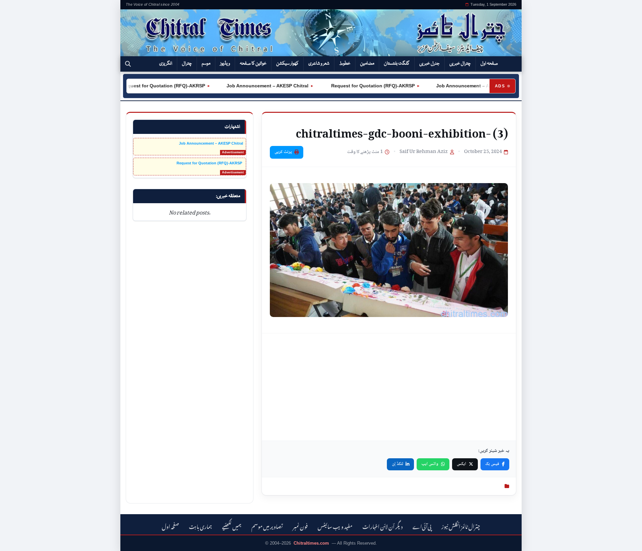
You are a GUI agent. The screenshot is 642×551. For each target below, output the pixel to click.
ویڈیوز (225, 63)
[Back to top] (15, 541)
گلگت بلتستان (397, 63)
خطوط (344, 63)
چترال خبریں (460, 63)
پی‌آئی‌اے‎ (422, 526)
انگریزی (165, 63)
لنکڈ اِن (397, 464)
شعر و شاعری (318, 63)
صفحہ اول (489, 63)
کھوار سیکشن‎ (287, 63)
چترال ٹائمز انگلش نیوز (460, 526)
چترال (187, 63)
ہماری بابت (200, 526)
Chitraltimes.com (311, 543)
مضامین (367, 63)
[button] (127, 64)
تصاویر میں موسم (267, 526)
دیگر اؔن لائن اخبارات (382, 526)
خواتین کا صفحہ (253, 63)
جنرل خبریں (429, 63)
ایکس (461, 464)
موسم (206, 63)
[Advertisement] (389, 387)
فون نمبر (300, 526)
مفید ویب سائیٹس (335, 526)
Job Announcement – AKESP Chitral (257, 85)
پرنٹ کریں (283, 152)
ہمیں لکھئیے (231, 526)
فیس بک (492, 464)
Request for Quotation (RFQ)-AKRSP (152, 85)
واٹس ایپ (429, 464)
